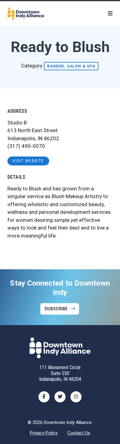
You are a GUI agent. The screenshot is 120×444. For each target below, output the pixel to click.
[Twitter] (60, 396)
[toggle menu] (110, 13)
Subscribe (56, 309)
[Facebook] (44, 396)
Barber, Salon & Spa (71, 66)
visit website (28, 161)
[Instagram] (76, 396)
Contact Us (78, 433)
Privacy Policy (44, 433)
